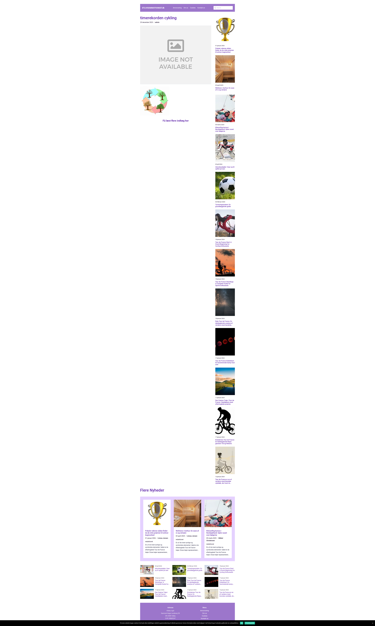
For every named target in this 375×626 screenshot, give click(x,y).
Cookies (193, 8)
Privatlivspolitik (250, 623)
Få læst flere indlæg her (176, 120)
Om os (186, 8)
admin (157, 22)
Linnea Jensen (163, 538)
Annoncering (177, 8)
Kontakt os (201, 8)
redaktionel (149, 541)
